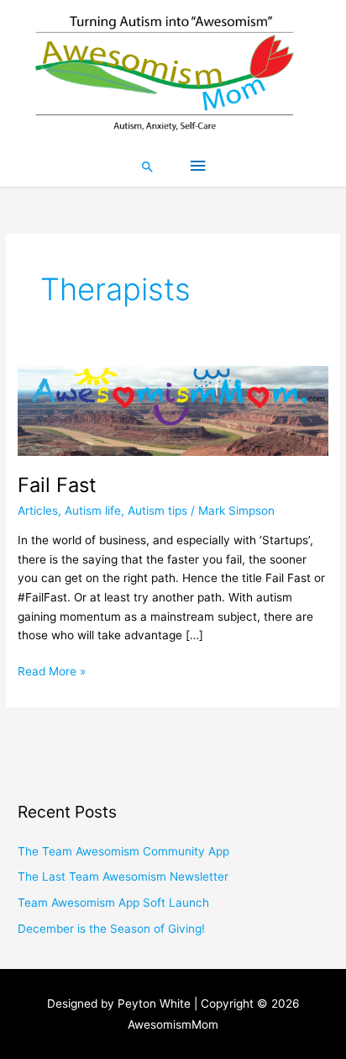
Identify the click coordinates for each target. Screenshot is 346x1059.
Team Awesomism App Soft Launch (113, 902)
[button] (147, 166)
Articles (38, 510)
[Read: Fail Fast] (173, 409)
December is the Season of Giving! (111, 928)
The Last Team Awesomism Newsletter (123, 876)
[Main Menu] (197, 166)
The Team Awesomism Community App (123, 851)
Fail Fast (57, 485)
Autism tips (157, 510)
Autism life (93, 510)
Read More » (52, 670)
